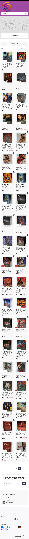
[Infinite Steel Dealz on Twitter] (18, 519)
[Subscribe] (24, 483)
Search (2, 512)
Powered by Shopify (19, 536)
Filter (4, 48)
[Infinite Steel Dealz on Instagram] (15, 519)
